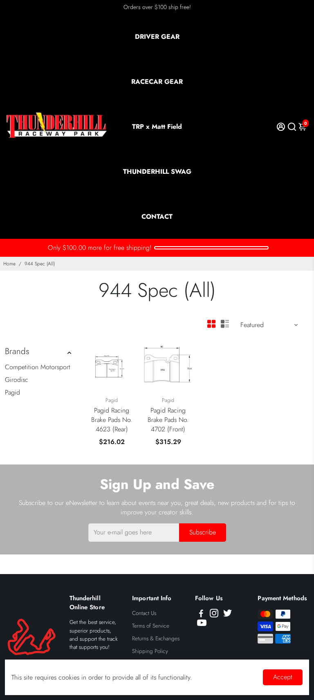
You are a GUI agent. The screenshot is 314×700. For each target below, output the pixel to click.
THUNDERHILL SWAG (157, 171)
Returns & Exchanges (155, 638)
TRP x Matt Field (157, 126)
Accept (282, 677)
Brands (17, 351)
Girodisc (16, 379)
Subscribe (202, 532)
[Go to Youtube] (202, 624)
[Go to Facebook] (201, 614)
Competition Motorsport (37, 367)
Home (9, 263)
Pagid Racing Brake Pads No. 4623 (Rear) (111, 420)
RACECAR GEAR (157, 81)
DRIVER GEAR (157, 36)
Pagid (12, 392)
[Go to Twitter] (227, 614)
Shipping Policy (150, 651)
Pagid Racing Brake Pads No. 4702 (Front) (168, 420)
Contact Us (144, 613)
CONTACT (157, 216)
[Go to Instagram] (214, 614)
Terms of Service (150, 626)
